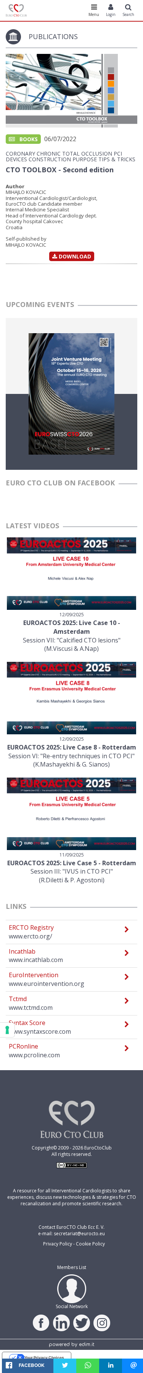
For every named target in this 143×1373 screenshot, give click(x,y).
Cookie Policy (90, 1244)
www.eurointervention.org (46, 983)
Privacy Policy (57, 1244)
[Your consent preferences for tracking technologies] (7, 1030)
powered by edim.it (71, 1344)
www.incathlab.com (36, 960)
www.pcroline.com (34, 1055)
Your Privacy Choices (44, 1357)
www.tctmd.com (31, 1007)
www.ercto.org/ (30, 936)
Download (74, 256)
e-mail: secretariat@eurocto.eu (71, 1233)
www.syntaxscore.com (40, 1031)
